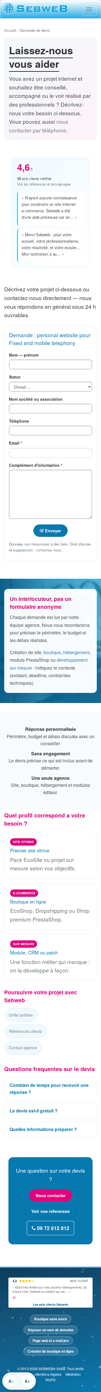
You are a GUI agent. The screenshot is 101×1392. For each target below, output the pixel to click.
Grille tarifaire (21, 1015)
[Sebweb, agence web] (50, 8)
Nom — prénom (23, 355)
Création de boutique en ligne (50, 1351)
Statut (14, 377)
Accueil (10, 30)
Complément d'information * (35, 465)
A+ (27, 1381)
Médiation (73, 1374)
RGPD (50, 1379)
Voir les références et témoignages (44, 184)
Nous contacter (51, 1195)
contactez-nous (48, 550)
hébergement (76, 652)
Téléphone (19, 421)
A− (10, 1381)
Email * (15, 443)
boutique (52, 652)
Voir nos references (50, 1211)
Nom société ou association (36, 399)
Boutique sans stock (50, 1318)
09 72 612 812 (52, 1227)
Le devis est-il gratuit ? (34, 1110)
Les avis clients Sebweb (50, 1304)
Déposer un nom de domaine (51, 1329)
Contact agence (23, 1047)
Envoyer (52, 531)
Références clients (25, 1031)
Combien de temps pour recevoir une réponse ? (49, 1089)
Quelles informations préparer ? (43, 1129)
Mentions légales (48, 1374)
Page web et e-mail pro (51, 1340)
